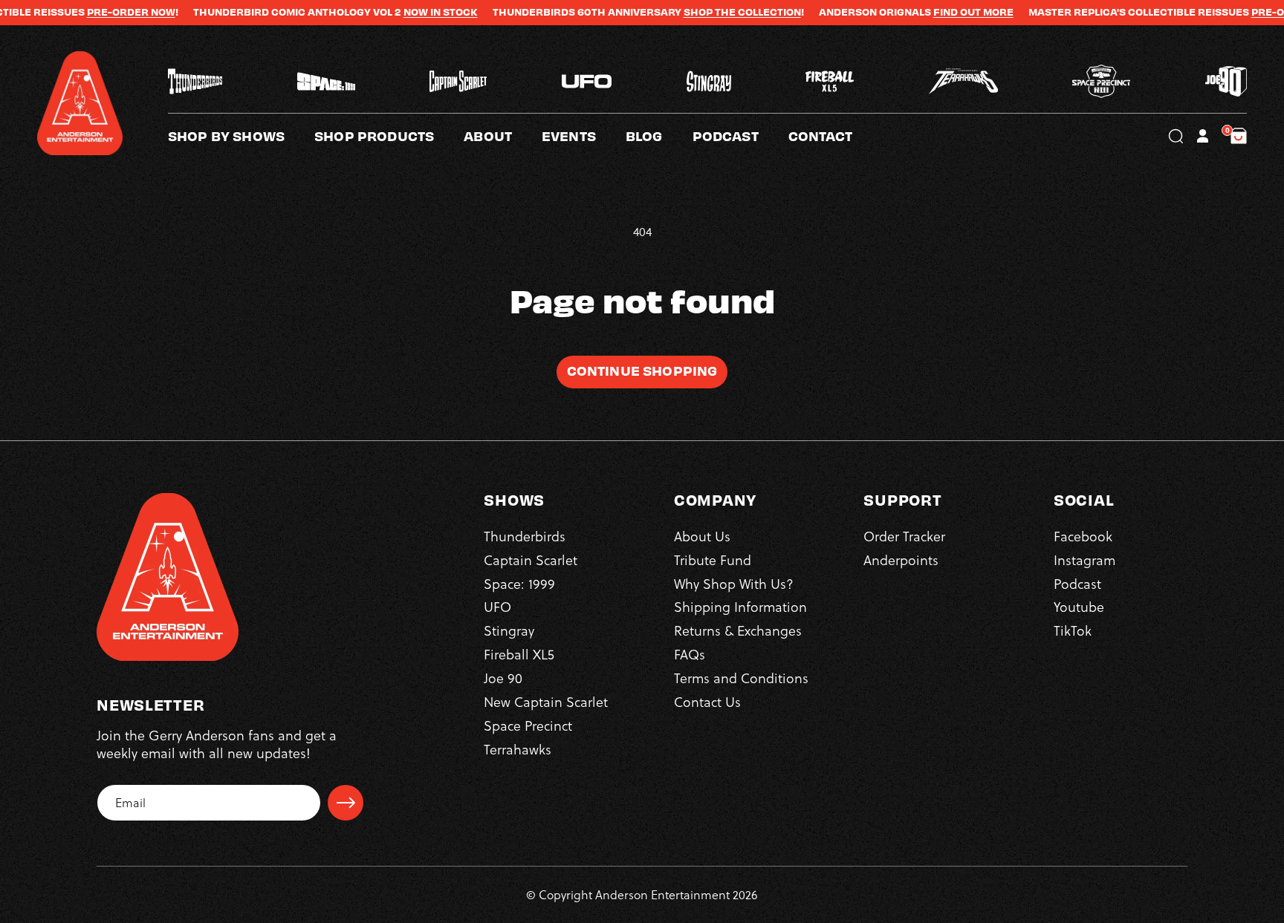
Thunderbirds (524, 536)
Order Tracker (904, 536)
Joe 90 (503, 678)
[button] (503, 136)
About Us (702, 536)
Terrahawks (517, 749)
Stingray (509, 631)
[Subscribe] (345, 803)
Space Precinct (528, 725)
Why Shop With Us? (734, 583)
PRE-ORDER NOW (97, 11)
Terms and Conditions (741, 678)
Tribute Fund (712, 559)
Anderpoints (900, 559)
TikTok (1073, 631)
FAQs (689, 654)
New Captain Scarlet (546, 701)
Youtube (1079, 607)
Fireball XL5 (519, 654)
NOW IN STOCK (406, 11)
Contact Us (707, 701)
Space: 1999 (519, 583)
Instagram (1084, 559)
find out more (939, 11)
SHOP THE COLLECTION (708, 11)
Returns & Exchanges (738, 631)
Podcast (1077, 583)
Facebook (1083, 536)
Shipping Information (740, 607)
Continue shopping (642, 370)
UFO (497, 607)
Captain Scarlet (530, 559)
